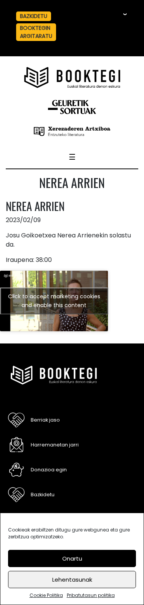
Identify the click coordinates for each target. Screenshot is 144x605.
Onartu (72, 558)
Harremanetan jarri (55, 444)
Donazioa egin (49, 469)
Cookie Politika (46, 595)
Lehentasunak (72, 580)
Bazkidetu (43, 494)
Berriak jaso (45, 420)
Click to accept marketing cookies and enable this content (54, 301)
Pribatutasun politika (91, 595)
